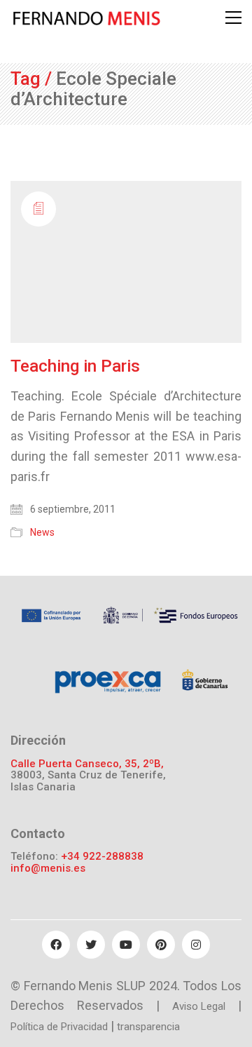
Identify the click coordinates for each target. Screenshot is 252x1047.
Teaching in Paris (75, 366)
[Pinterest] (161, 945)
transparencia (148, 1026)
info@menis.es (47, 868)
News (42, 532)
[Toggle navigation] (233, 17)
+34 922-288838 (102, 857)
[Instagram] (196, 945)
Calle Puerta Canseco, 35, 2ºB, (87, 764)
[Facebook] (56, 945)
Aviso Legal (198, 1006)
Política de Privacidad (59, 1026)
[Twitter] (91, 945)
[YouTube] (126, 945)
